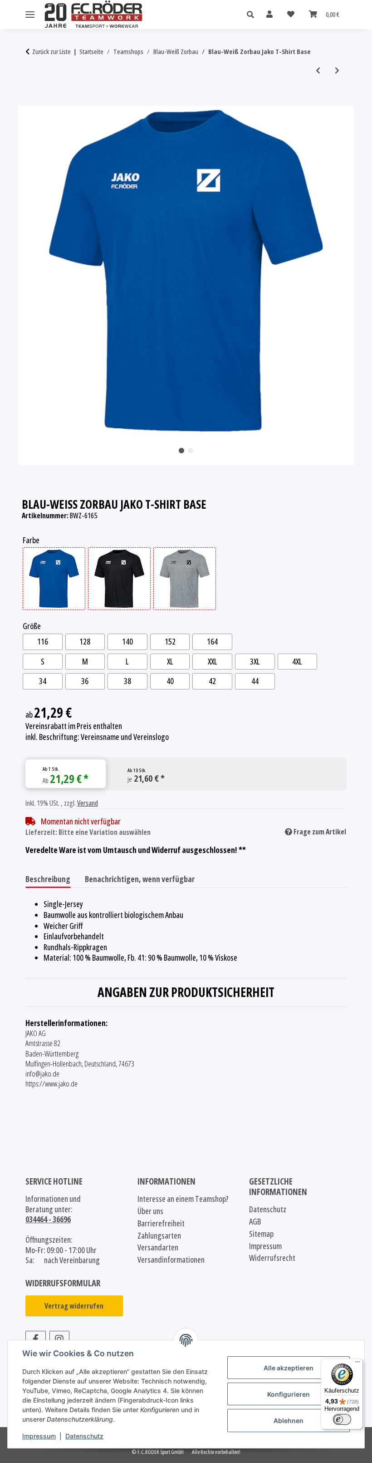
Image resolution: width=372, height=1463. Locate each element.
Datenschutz (84, 1436)
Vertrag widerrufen (73, 1306)
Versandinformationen (171, 1260)
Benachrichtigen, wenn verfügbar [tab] (140, 878)
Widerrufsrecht (272, 1258)
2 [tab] (190, 450)
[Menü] (357, 1364)
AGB (255, 1221)
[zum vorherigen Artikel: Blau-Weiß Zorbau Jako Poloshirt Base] (318, 70)
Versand (87, 803)
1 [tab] (181, 450)
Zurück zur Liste (51, 51)
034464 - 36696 (48, 1219)
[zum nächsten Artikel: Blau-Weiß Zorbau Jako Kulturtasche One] (337, 70)
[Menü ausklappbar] (29, 14)
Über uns (150, 1211)
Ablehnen (288, 1420)
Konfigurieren (288, 1394)
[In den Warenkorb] (32, 101)
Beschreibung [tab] (47, 878)
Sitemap (261, 1234)
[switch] (342, 1419)
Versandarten (157, 1247)
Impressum (39, 1436)
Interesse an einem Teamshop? (183, 1199)
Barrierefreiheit (161, 1223)
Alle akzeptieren (288, 1368)
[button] (253, 14)
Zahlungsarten (159, 1235)
